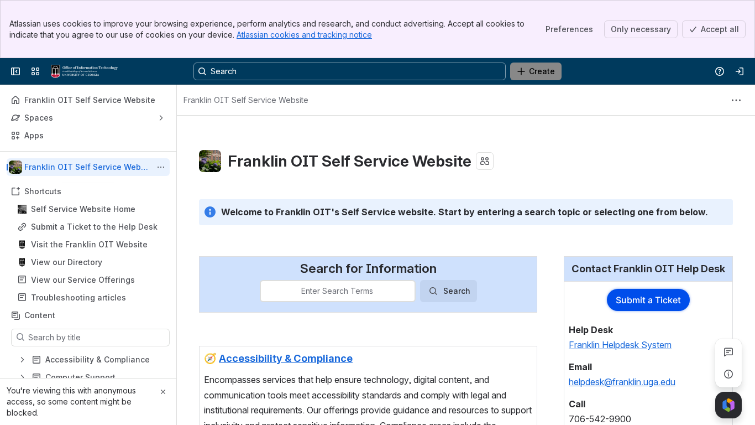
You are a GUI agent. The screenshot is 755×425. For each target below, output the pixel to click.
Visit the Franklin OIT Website (89, 244)
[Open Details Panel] (728, 374)
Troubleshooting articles (78, 297)
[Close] (163, 391)
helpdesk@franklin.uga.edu (622, 381)
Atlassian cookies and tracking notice (304, 34)
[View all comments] (728, 352)
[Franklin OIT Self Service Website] (84, 71)
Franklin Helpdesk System (620, 344)
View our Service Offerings (83, 279)
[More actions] (160, 167)
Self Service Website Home (83, 209)
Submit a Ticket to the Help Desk (94, 226)
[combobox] (267, 291)
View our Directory (66, 262)
